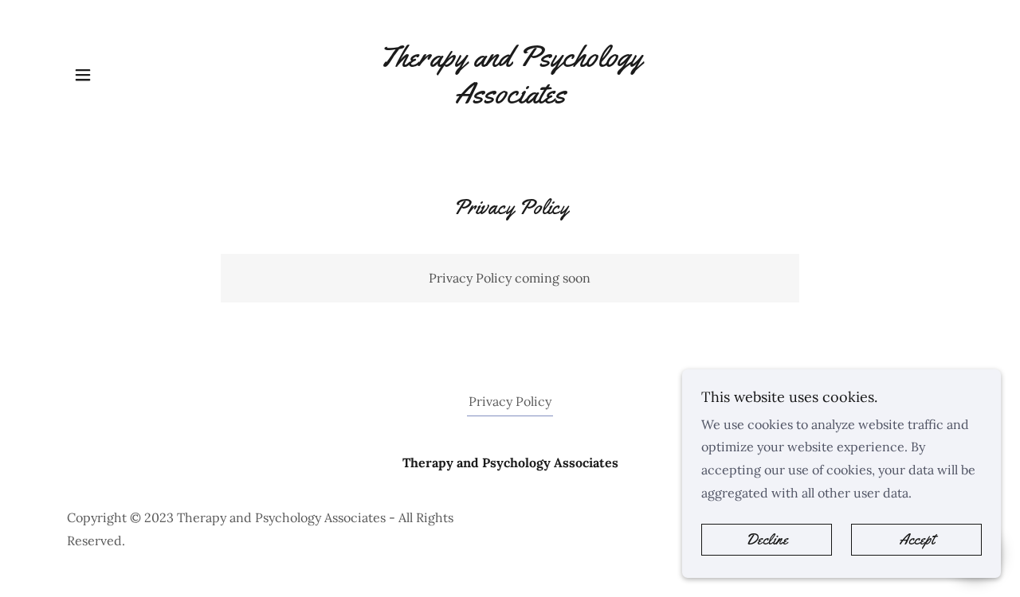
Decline (767, 539)
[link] (510, 98)
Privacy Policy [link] (510, 401)
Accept (917, 539)
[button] (83, 75)
